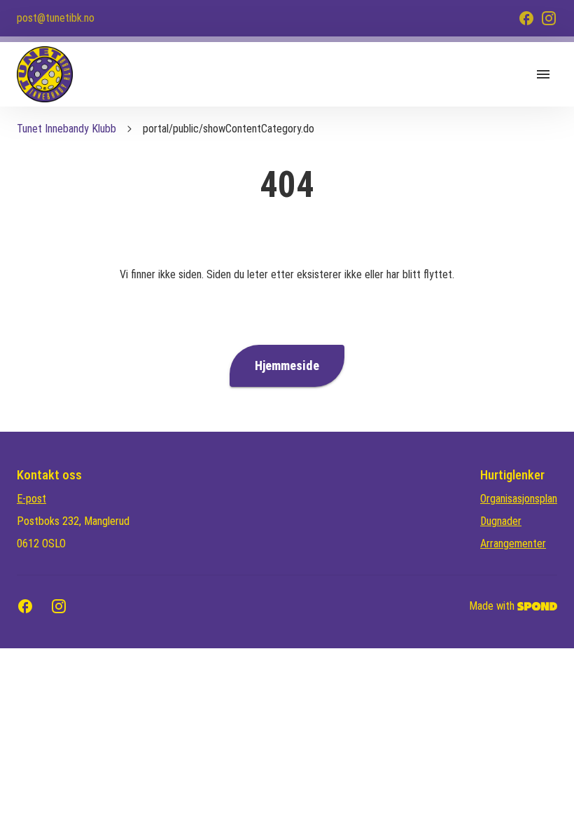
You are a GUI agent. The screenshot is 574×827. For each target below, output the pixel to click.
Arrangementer (513, 543)
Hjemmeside (287, 366)
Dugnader (501, 521)
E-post (31, 498)
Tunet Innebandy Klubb (66, 128)
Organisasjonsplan (518, 498)
